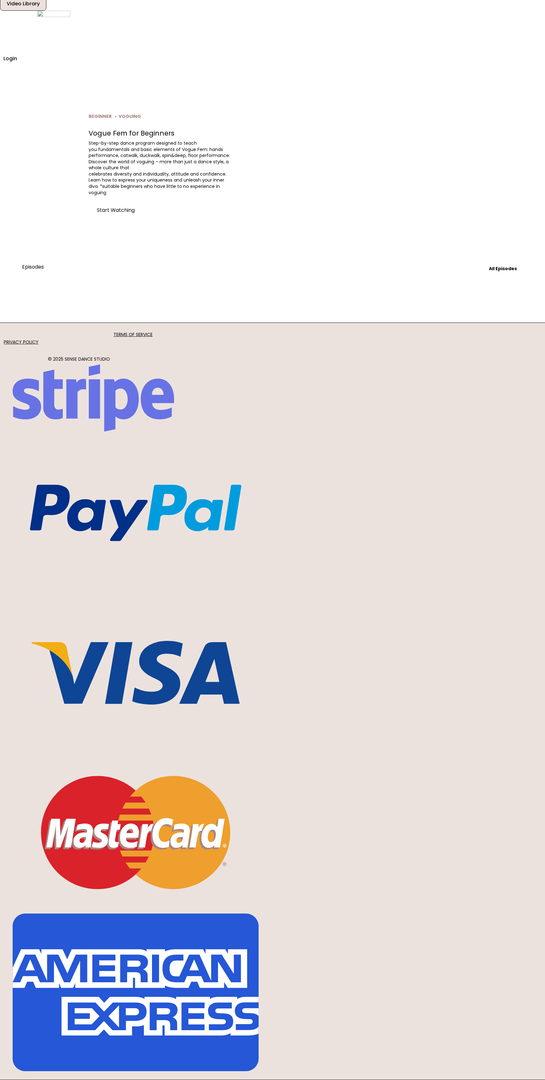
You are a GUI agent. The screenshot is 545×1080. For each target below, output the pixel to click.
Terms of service (133, 334)
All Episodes (503, 268)
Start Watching (116, 210)
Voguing (130, 116)
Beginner (100, 116)
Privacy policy (21, 342)
